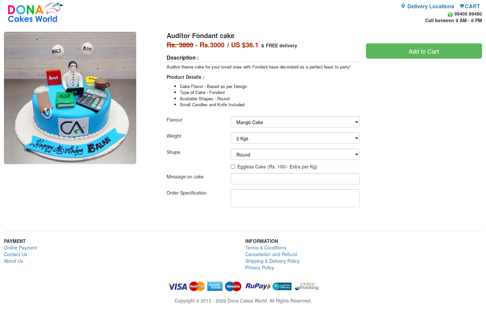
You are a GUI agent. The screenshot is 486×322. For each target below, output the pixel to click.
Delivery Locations (430, 6)
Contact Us (15, 254)
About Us (13, 260)
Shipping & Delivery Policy (272, 260)
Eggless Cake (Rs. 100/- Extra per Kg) (277, 166)
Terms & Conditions (265, 247)
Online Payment (20, 247)
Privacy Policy (259, 267)
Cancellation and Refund (271, 254)
